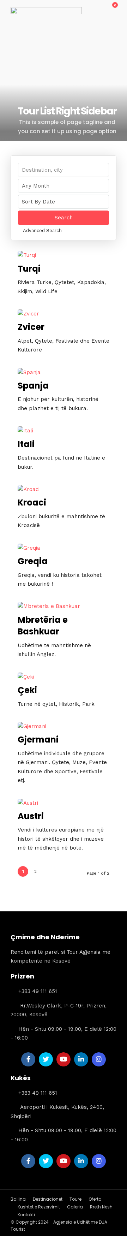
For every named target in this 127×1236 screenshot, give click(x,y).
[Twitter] (46, 1059)
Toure (75, 1199)
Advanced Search (42, 230)
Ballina (18, 1199)
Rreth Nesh (101, 1207)
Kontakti (26, 1215)
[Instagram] (99, 1059)
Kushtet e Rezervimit (39, 1207)
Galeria (75, 1207)
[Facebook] (28, 1059)
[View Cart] (111, 9)
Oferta (95, 1199)
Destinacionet (47, 1199)
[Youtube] (63, 1059)
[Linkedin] (81, 1059)
